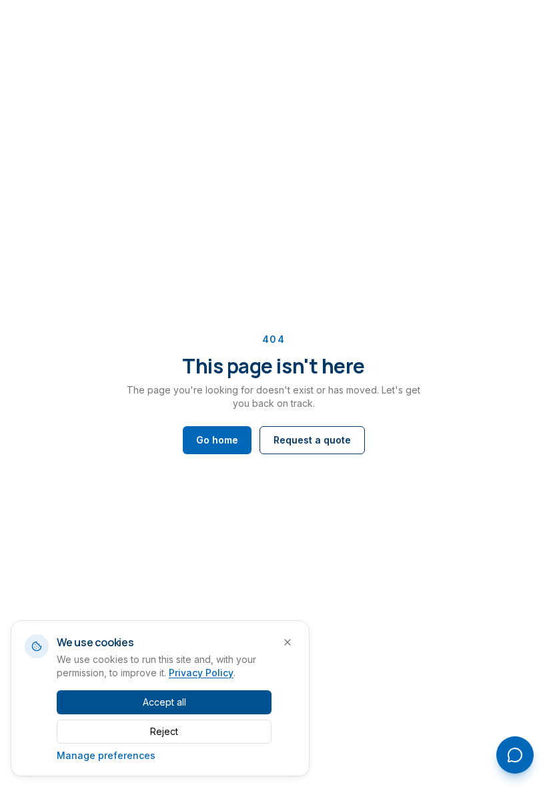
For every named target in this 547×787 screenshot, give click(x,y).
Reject (164, 731)
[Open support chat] (515, 755)
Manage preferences (106, 755)
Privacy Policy (201, 672)
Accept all (164, 702)
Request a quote (312, 440)
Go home (217, 440)
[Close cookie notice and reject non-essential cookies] (288, 642)
